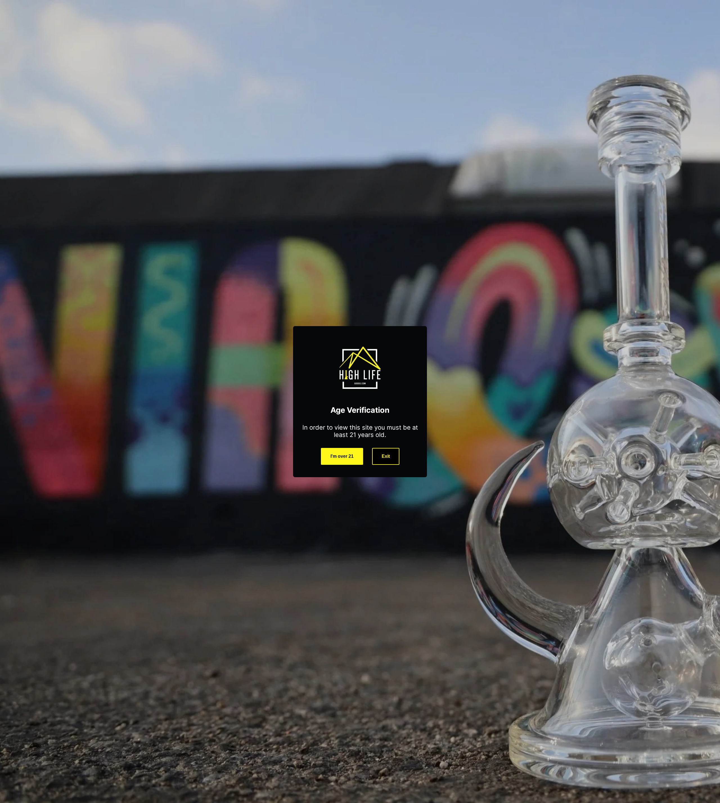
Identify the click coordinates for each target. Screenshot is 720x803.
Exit (386, 456)
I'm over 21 (342, 456)
